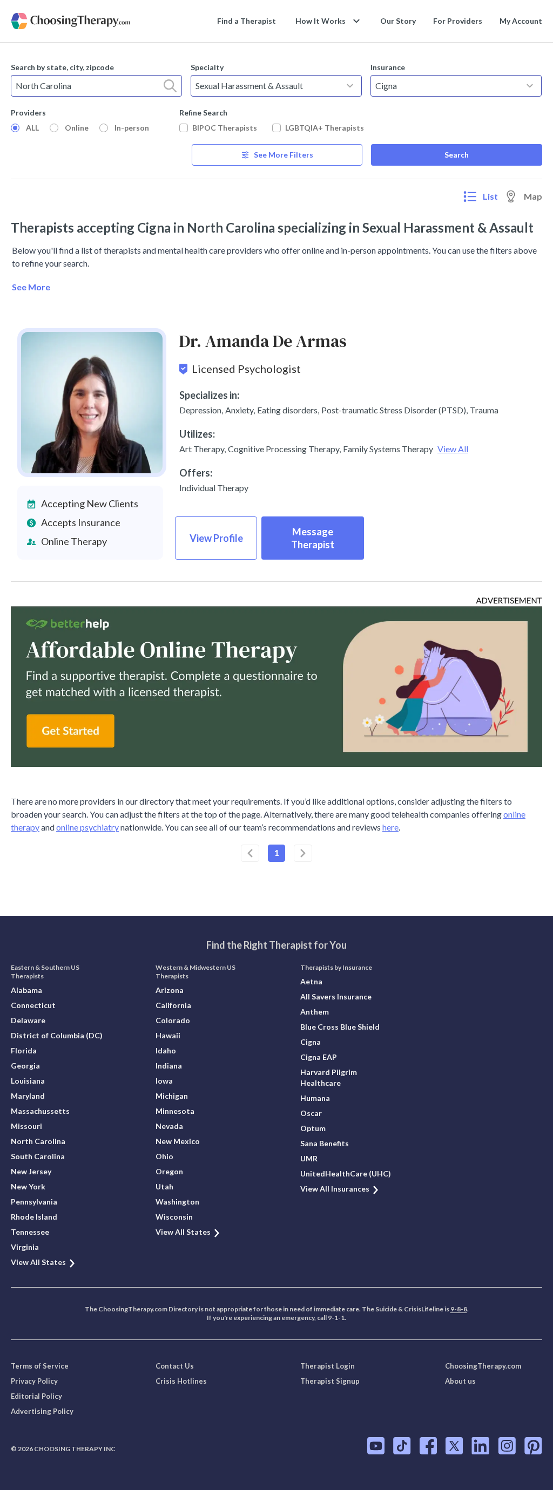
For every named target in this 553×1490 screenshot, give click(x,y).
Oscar (311, 1113)
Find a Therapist (246, 20)
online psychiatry (87, 827)
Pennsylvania (34, 1201)
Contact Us (175, 1366)
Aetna (311, 981)
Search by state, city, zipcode (62, 67)
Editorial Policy (36, 1396)
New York (28, 1186)
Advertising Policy (42, 1411)
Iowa (164, 1080)
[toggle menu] (349, 85)
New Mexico (178, 1141)
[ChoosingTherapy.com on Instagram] (507, 1445)
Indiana (169, 1065)
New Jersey (31, 1171)
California (173, 1005)
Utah (164, 1186)
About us (460, 1381)
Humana (315, 1098)
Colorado (173, 1020)
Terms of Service (40, 1366)
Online (77, 127)
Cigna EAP (318, 1057)
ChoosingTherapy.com (483, 1366)
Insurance (387, 67)
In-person (131, 127)
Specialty (207, 67)
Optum (313, 1128)
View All (452, 449)
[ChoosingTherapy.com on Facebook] (428, 1445)
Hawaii (168, 1035)
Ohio (164, 1156)
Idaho (166, 1050)
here (390, 827)
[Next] (303, 853)
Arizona (170, 990)
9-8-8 (458, 1309)
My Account (521, 20)
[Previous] (250, 853)
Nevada (169, 1126)
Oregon (169, 1171)
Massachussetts (40, 1110)
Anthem (314, 1011)
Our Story (398, 20)
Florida (24, 1050)
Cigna (310, 1041)
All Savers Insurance (336, 996)
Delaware (28, 1020)
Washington (177, 1201)
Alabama (26, 990)
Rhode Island (34, 1216)
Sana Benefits (324, 1143)
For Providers (457, 20)
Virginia (25, 1246)
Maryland (28, 1095)
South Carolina (38, 1156)
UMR (309, 1158)
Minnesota (175, 1110)
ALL (32, 127)
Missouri (26, 1126)
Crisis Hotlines (181, 1381)
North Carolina (38, 1141)
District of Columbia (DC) (57, 1035)
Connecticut (33, 1005)
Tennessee (30, 1231)
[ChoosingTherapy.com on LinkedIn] (480, 1445)
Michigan (172, 1095)
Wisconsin (174, 1216)
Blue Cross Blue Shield (340, 1026)
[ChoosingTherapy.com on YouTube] (376, 1445)
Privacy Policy (34, 1381)
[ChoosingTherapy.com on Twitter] (454, 1445)
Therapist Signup (330, 1381)
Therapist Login (327, 1366)
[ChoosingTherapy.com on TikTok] (402, 1445)
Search (456, 154)
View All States (38, 1262)
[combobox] (96, 86)
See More (31, 287)
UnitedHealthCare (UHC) (345, 1173)
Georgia (25, 1065)
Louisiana (28, 1080)
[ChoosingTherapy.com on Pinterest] (533, 1445)
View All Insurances (334, 1188)
